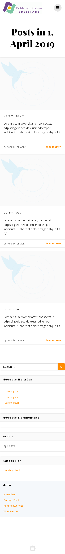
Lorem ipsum (12, 391)
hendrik (11, 146)
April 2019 (9, 446)
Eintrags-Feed (11, 500)
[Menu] (58, 8)
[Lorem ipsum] (32, 83)
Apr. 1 (23, 146)
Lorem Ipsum (12, 402)
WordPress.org (11, 511)
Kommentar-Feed (13, 505)
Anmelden (9, 494)
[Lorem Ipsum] (32, 277)
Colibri (46, 537)
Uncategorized (12, 470)
